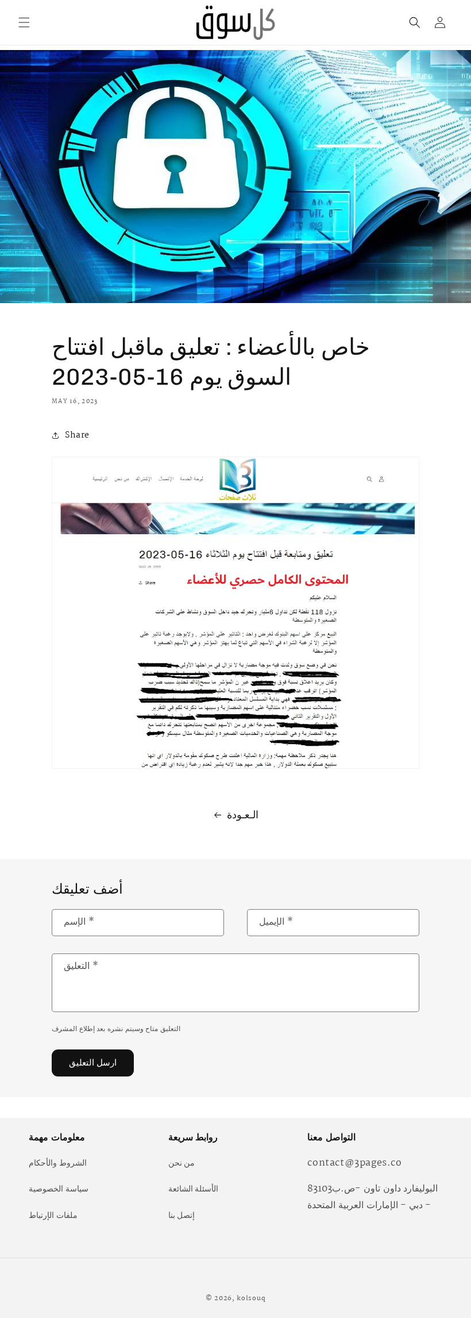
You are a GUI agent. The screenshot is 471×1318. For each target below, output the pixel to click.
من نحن (181, 1163)
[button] (24, 22)
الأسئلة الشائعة (193, 1189)
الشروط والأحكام (58, 1163)
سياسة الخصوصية (58, 1189)
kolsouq (251, 1298)
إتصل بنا (181, 1216)
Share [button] (77, 435)
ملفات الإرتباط (53, 1216)
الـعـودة (242, 815)
